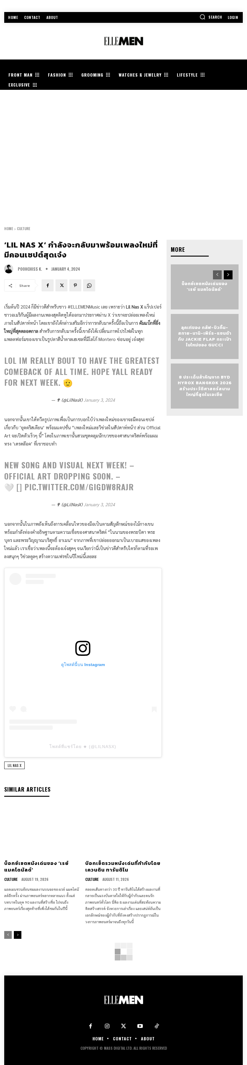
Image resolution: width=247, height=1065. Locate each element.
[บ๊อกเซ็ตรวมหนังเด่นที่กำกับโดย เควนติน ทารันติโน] (123, 831)
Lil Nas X (14, 765)
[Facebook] (48, 285)
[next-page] (17, 935)
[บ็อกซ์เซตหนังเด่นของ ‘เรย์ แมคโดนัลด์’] (42, 831)
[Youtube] (140, 1026)
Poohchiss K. (30, 269)
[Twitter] (123, 1026)
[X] (61, 285)
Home (8, 228)
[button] (210, 17)
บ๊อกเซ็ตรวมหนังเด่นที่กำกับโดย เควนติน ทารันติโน (123, 866)
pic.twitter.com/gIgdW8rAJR (79, 487)
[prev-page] (8, 935)
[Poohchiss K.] (10, 268)
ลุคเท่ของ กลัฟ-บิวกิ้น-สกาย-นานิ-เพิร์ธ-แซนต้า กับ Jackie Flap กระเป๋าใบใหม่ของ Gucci (204, 336)
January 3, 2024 (99, 400)
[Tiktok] (157, 1026)
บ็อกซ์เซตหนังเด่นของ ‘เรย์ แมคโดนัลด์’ (36, 866)
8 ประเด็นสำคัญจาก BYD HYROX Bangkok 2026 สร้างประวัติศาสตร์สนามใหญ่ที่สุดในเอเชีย (205, 386)
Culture (23, 228)
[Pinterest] (75, 285)
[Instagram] (107, 1026)
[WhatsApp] (89, 285)
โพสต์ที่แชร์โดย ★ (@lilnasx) (82, 746)
